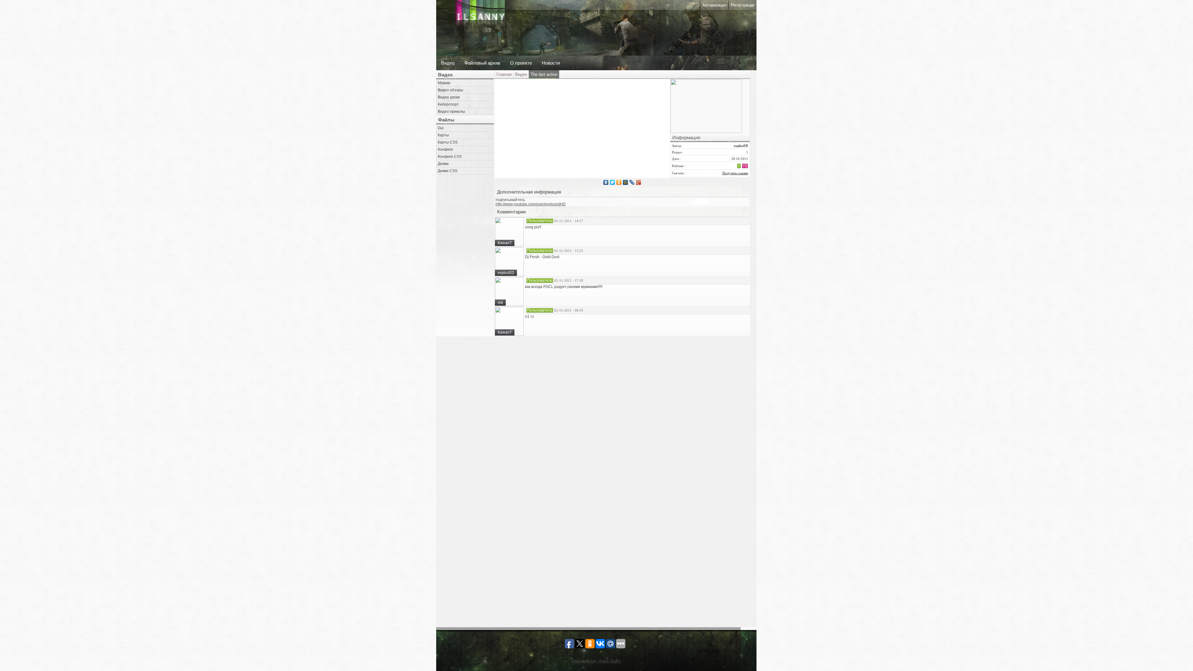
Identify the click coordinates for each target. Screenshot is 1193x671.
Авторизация (714, 5)
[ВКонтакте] (606, 182)
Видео (448, 63)
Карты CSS (448, 142)
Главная (504, 74)
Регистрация (742, 5)
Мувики (444, 83)
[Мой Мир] (625, 182)
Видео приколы (451, 111)
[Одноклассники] (619, 182)
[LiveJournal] (632, 182)
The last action (544, 74)
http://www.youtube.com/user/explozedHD (531, 204)
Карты (443, 135)
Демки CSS (447, 171)
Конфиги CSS (450, 156)
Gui (441, 128)
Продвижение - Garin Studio (596, 661)
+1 (745, 166)
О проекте (521, 63)
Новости (551, 63)
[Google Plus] (638, 182)
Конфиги (445, 149)
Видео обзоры (450, 90)
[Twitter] (612, 182)
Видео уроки (449, 97)
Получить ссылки (735, 173)
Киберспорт (448, 104)
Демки (443, 164)
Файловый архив (482, 63)
